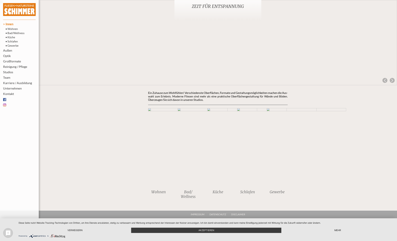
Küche (11, 37)
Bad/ (188, 192)
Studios (8, 72)
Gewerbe (12, 45)
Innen (9, 24)
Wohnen (12, 29)
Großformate (12, 61)
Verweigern (75, 230)
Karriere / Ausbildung (17, 83)
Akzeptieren (206, 230)
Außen (7, 50)
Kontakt (8, 94)
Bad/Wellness (16, 33)
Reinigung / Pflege (15, 66)
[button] (198, 42)
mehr (337, 230)
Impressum (197, 214)
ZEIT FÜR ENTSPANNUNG (218, 6)
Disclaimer (238, 214)
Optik (7, 56)
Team (6, 77)
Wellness (188, 196)
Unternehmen (12, 88)
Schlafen (12, 41)
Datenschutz (218, 214)
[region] (198, 42)
